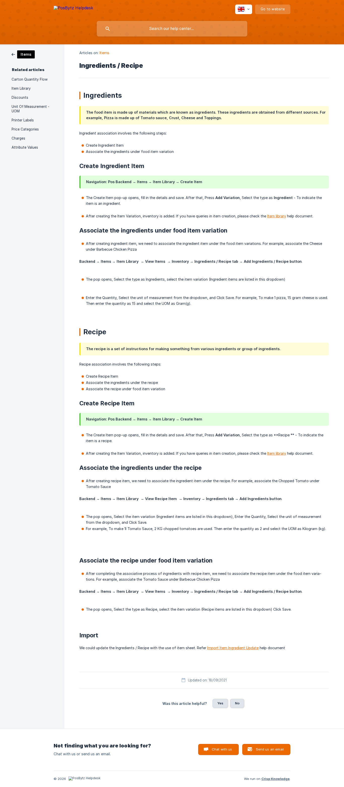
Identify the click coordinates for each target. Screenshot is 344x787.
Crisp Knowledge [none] (275, 779)
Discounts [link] (20, 97)
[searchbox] (172, 29)
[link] (23, 54)
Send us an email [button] (270, 749)
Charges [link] (18, 138)
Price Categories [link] (25, 129)
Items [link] (104, 53)
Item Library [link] (21, 88)
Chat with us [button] (222, 749)
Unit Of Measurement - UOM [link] (30, 109)
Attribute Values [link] (25, 147)
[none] (73, 9)
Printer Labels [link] (23, 120)
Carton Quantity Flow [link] (30, 79)
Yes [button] (220, 703)
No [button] (237, 703)
